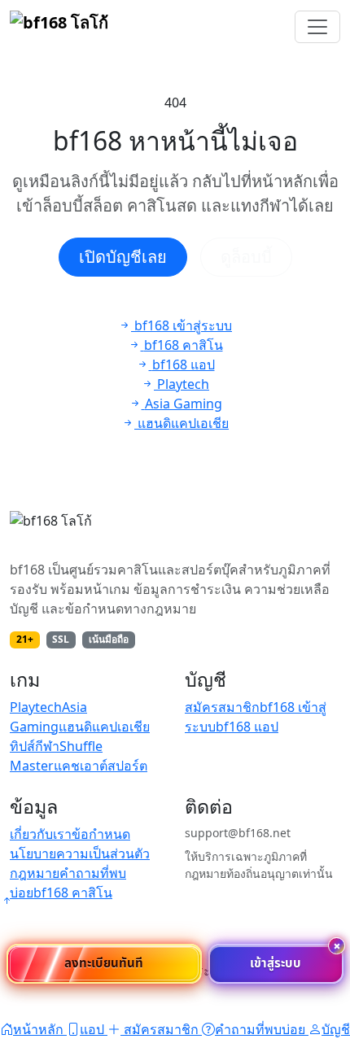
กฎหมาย (34, 873)
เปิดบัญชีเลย (123, 257)
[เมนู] (317, 27)
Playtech (36, 707)
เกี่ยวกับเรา (41, 834)
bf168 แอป (247, 727)
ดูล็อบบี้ (246, 257)
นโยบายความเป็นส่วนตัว (80, 853)
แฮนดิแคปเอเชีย (104, 727)
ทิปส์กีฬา (34, 746)
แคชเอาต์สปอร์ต (100, 766)
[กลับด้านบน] (6, 900)
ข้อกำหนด (101, 834)
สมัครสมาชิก (222, 707)
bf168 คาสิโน (72, 892)
